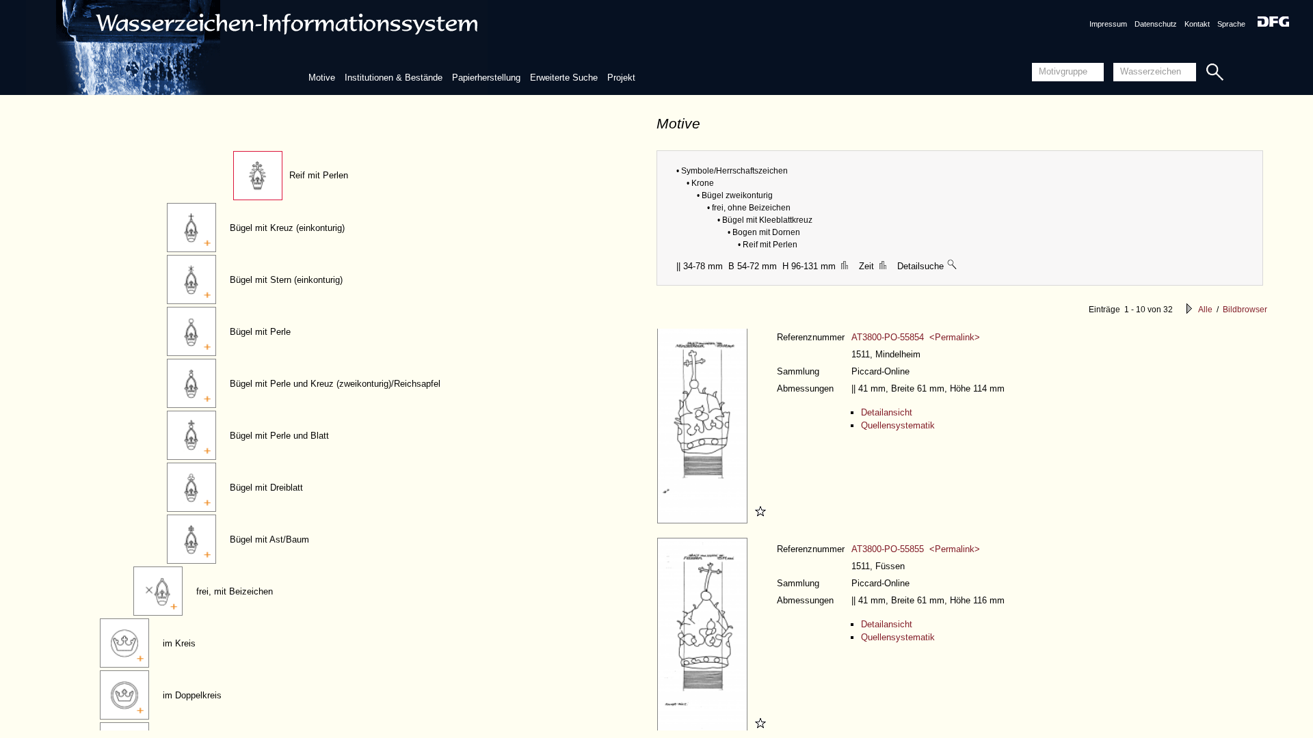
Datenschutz (1156, 24)
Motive (321, 77)
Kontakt (1197, 24)
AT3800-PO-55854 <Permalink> (915, 337)
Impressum (1108, 24)
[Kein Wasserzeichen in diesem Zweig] (952, 266)
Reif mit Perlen (318, 175)
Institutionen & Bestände (393, 77)
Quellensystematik (898, 425)
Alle (1205, 309)
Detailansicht (886, 412)
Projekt (621, 77)
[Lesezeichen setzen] (758, 520)
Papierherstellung (486, 77)
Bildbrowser (1245, 309)
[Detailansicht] (704, 520)
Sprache (1231, 24)
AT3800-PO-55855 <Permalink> (915, 549)
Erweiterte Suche (564, 77)
